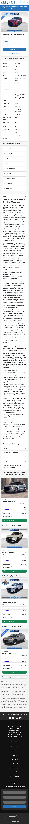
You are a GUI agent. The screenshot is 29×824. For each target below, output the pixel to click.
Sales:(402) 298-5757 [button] (15, 734)
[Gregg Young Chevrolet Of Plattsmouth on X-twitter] (13, 718)
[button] (21, 2)
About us (14, 755)
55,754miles (23, 503)
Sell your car (14, 759)
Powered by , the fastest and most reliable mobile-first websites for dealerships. (14, 816)
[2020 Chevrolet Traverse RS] (14, 589)
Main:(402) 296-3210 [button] (15, 732)
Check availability (10, 520)
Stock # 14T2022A (6, 550)
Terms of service (14, 776)
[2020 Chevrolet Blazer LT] (14, 488)
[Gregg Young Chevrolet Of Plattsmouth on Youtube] (16, 718)
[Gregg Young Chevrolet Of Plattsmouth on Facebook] (9, 718)
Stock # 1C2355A (6, 600)
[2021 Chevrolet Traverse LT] (14, 639)
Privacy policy (14, 772)
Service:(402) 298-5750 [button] (16, 736)
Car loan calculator (14, 768)
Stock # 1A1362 (5, 499)
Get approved (14, 763)
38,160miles (23, 554)
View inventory (14, 747)
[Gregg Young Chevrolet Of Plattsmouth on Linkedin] (20, 718)
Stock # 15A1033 (6, 651)
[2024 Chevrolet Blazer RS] (14, 538)
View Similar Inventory (14, 53)
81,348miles (23, 655)
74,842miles (23, 605)
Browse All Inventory (14, 49)
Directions (14, 751)
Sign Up (14, 806)
